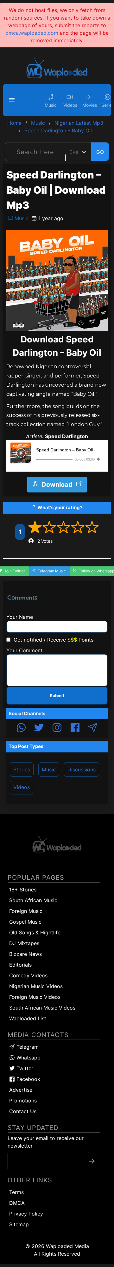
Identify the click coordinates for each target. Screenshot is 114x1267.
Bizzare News (25, 954)
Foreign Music (25, 911)
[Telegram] (92, 728)
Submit (57, 695)
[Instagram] (57, 728)
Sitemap (19, 1224)
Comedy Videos (28, 975)
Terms (16, 1192)
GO (100, 152)
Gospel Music (25, 922)
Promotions (23, 1100)
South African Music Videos (42, 1008)
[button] (12, 100)
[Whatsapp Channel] (21, 728)
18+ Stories (22, 889)
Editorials (20, 965)
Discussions (81, 769)
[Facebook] (75, 728)
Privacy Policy (26, 1213)
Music (20, 218)
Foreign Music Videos (34, 997)
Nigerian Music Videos (36, 986)
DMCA (17, 1203)
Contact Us (22, 1111)
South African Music (33, 900)
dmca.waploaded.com (31, 33)
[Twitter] (39, 728)
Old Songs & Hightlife (34, 932)
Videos (21, 787)
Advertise (20, 1090)
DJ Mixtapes (24, 943)
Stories (21, 769)
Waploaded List (27, 1018)
